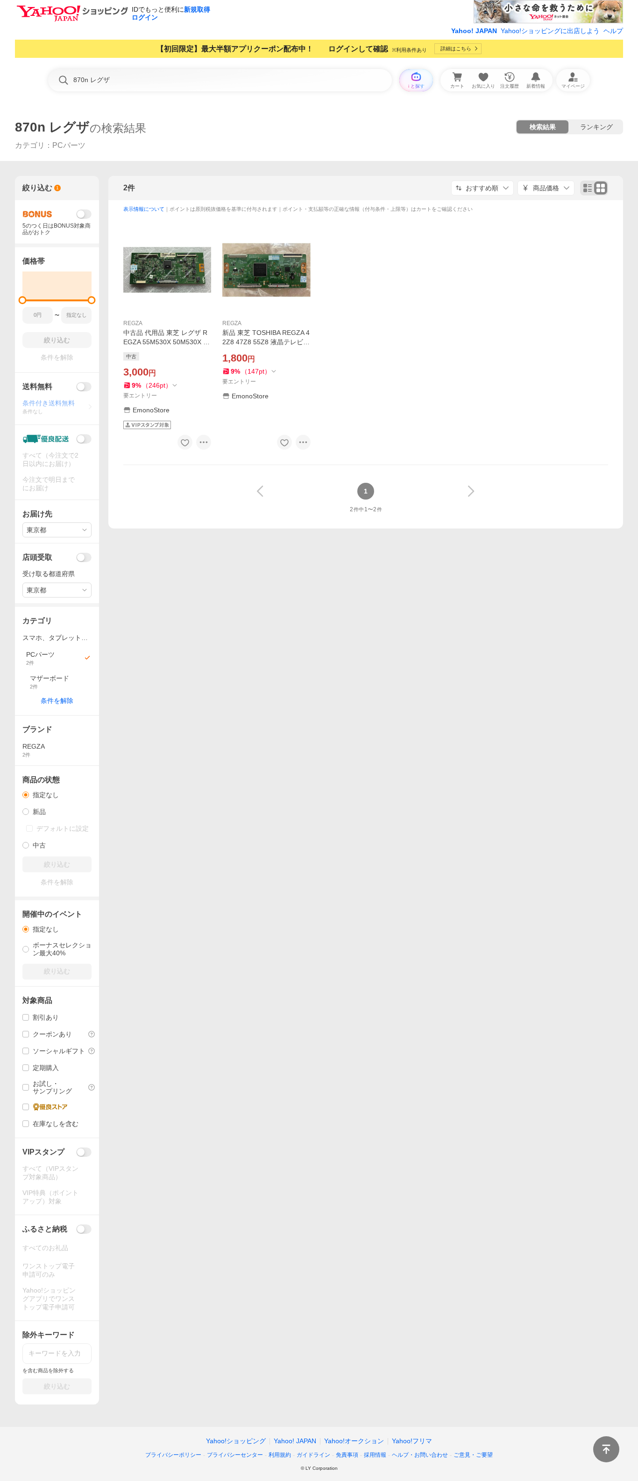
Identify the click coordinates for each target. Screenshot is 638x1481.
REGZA (132, 323)
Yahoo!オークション (354, 1441)
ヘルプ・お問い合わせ (420, 1455)
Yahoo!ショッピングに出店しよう (550, 31)
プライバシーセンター (235, 1455)
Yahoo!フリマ (412, 1441)
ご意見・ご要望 (473, 1455)
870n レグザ (52, 127)
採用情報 (375, 1455)
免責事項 (347, 1455)
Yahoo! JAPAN (474, 31)
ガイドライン (313, 1455)
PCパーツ (68, 145)
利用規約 (280, 1455)
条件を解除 (57, 700)
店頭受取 (37, 557)
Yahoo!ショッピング (236, 1441)
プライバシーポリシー (173, 1455)
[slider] (23, 300)
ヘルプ (613, 31)
